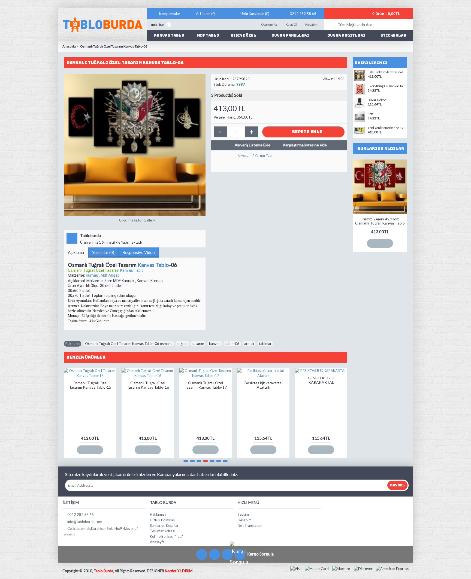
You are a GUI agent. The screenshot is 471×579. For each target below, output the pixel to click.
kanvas (214, 343)
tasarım (198, 343)
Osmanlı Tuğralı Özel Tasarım (94, 270)
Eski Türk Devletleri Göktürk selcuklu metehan (387, 72)
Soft (370, 114)
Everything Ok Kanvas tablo (387, 86)
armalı (249, 343)
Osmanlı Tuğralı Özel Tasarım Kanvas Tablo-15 (90, 384)
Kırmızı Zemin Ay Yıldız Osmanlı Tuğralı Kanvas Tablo (380, 221)
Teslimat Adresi (162, 531)
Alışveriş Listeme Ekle (252, 145)
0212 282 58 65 (80, 514)
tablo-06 (232, 343)
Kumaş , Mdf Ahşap (103, 275)
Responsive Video (138, 252)
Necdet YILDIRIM (178, 571)
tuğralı (182, 343)
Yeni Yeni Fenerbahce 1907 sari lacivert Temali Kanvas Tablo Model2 (387, 128)
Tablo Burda (103, 571)
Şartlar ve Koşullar (164, 525)
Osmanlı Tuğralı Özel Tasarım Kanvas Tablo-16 (148, 384)
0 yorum (245, 155)
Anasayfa (157, 542)
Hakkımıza (158, 514)
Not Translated (250, 525)
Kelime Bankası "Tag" (166, 536)
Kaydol (397, 485)
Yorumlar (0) (103, 252)
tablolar (265, 343)
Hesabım (245, 520)
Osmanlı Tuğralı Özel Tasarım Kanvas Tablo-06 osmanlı (128, 343)
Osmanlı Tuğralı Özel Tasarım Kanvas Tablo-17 (206, 384)
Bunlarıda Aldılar (380, 148)
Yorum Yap (263, 155)
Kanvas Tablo (153, 265)
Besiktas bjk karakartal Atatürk (263, 384)
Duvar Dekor (377, 100)
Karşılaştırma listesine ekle (305, 145)
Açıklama (76, 252)
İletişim (243, 514)
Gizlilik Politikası (163, 520)
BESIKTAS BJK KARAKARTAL (321, 380)
